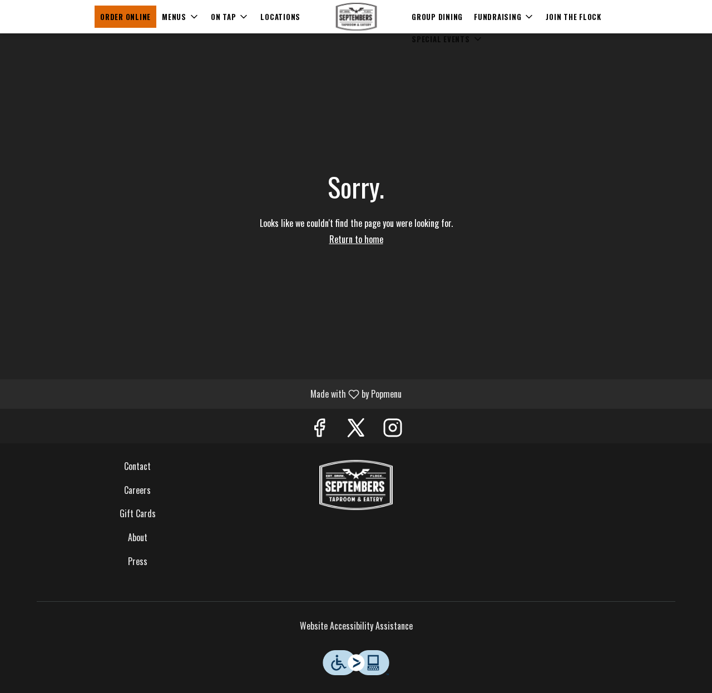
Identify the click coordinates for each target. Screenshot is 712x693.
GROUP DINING (437, 16)
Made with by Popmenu (205, 393)
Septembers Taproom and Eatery (356, 485)
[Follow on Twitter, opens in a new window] (356, 428)
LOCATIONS (280, 16)
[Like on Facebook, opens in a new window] (319, 428)
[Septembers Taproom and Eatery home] (356, 17)
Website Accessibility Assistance (356, 626)
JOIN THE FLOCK (573, 16)
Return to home (356, 239)
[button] (180, 17)
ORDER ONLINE (125, 16)
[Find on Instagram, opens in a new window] (393, 428)
